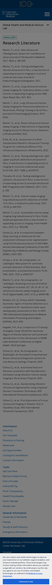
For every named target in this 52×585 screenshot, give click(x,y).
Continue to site (26, 581)
